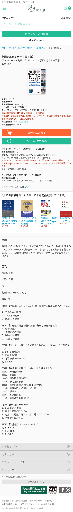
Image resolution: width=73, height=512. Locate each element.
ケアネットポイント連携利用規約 (41, 504)
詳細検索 (65, 17)
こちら (27, 186)
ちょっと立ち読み (36, 141)
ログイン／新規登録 (36, 34)
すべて (11, 48)
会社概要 (5, 500)
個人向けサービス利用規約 (41, 500)
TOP (3, 48)
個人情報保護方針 (19, 500)
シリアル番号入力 (36, 481)
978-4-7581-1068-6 (22, 121)
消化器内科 (40, 48)
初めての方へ (36, 40)
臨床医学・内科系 (25, 48)
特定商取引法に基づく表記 (13, 504)
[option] (10, 214)
